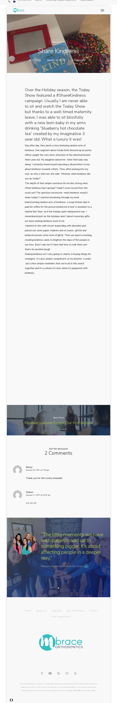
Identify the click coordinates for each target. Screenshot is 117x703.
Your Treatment (75, 610)
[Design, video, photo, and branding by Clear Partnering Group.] (11, 700)
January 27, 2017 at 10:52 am (38, 495)
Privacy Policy (77, 690)
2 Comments (78, 60)
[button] (55, 588)
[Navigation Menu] (102, 10)
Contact (93, 610)
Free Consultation (60, 616)
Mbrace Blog (58, 42)
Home (28, 610)
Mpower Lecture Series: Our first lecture (58, 420)
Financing (57, 610)
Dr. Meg (36, 60)
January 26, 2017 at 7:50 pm (37, 470)
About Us (41, 610)
